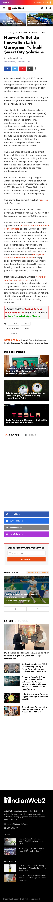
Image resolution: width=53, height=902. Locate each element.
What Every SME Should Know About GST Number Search (31, 849)
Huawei (24, 32)
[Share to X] (15, 69)
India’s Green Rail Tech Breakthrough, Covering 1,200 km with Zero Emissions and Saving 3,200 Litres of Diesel (40, 24)
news (27, 328)
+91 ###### (12, 828)
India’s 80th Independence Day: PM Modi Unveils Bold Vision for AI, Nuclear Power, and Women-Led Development (13, 24)
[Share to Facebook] (7, 69)
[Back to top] (46, 896)
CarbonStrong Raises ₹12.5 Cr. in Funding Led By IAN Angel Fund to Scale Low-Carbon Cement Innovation (34, 668)
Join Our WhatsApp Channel (24, 316)
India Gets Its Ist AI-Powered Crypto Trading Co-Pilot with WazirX (35, 696)
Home (5, 2)
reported (43, 200)
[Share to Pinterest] (22, 69)
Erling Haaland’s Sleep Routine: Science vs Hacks (22, 596)
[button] (5, 2)
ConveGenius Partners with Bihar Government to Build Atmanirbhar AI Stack (34, 709)
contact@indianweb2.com (17, 824)
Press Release (11, 333)
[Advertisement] (26, 478)
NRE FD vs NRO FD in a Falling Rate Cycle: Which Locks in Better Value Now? (32, 868)
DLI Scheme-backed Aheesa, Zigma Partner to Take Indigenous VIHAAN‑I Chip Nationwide (26, 655)
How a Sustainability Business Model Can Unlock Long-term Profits (31, 841)
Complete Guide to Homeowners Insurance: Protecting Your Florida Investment (32, 877)
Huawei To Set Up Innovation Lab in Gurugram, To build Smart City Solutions (26, 341)
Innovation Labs (38, 32)
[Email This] (30, 69)
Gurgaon (13, 32)
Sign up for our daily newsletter (23, 311)
